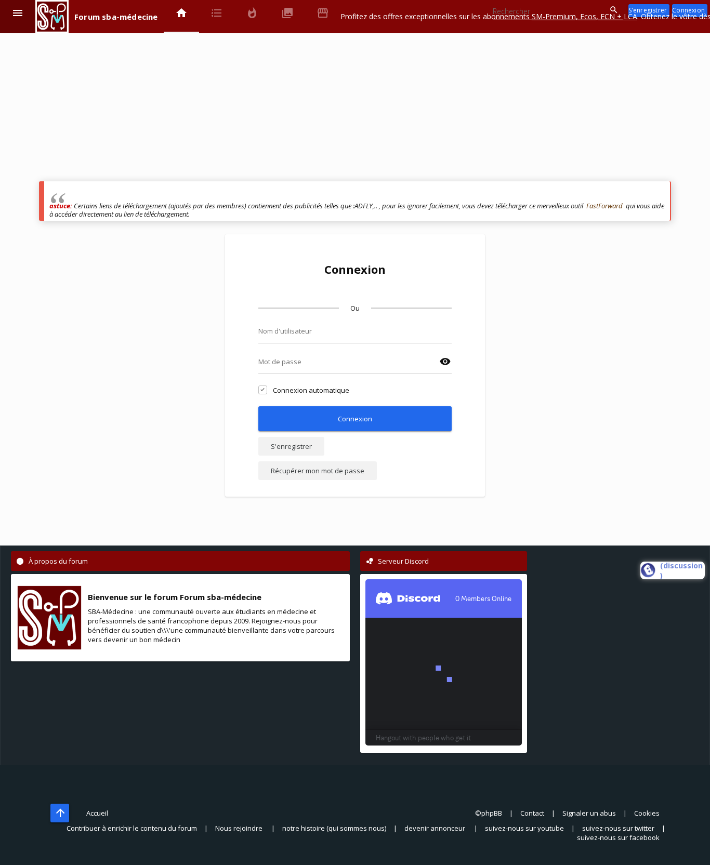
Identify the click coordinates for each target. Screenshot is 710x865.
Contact (532, 813)
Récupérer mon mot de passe (317, 470)
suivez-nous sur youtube (524, 828)
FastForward (604, 205)
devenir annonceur (435, 828)
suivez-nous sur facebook (618, 837)
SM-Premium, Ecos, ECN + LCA (584, 16)
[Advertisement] (351, 108)
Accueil (97, 813)
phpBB (491, 813)
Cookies (647, 813)
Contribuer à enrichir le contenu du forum (132, 828)
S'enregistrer (291, 446)
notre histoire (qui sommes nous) (334, 828)
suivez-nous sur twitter (618, 828)
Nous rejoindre (239, 828)
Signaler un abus (589, 813)
